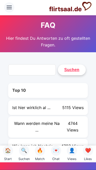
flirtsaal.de (65, 9)
